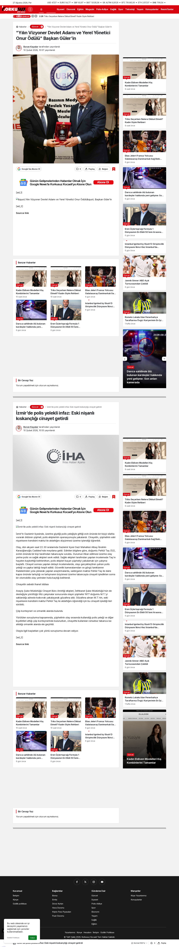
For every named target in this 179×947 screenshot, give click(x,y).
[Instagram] (94, 882)
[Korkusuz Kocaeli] (14, 9)
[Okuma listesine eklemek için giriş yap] (114, 169)
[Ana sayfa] (41, 9)
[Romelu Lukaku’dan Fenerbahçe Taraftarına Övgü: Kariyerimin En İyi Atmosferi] (144, 309)
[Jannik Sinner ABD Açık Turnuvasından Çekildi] (144, 272)
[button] (19, 15)
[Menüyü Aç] (30, 9)
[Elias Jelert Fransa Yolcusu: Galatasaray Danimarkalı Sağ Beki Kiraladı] (100, 282)
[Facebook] (77, 882)
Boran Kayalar (30, 46)
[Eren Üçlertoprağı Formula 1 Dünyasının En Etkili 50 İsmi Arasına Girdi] (66, 315)
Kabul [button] (32, 938)
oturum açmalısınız (48, 385)
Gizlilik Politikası (13, 938)
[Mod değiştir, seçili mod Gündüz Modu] (6, 15)
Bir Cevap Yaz (25, 380)
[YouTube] (102, 882)
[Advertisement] (66, 234)
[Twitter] (85, 882)
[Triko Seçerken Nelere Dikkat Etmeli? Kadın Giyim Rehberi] (66, 282)
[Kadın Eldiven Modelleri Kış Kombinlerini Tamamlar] (31, 282)
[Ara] (12, 15)
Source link (22, 213)
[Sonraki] (35, 16)
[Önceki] (32, 16)
